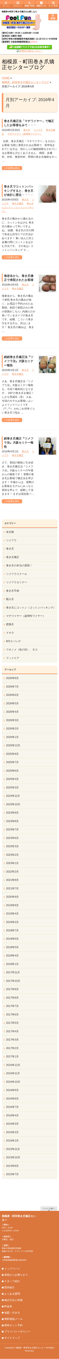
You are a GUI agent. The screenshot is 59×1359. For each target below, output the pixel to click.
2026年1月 (12, 737)
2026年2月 (12, 728)
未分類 (10, 532)
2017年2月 (12, 1048)
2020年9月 (12, 896)
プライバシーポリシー (17, 1331)
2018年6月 (12, 938)
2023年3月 (12, 846)
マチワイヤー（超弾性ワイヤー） (24, 134)
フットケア (12, 658)
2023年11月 (13, 795)
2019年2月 (12, 922)
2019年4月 (12, 913)
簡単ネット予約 (13, 1325)
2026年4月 (12, 711)
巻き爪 (26, 130)
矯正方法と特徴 (13, 1300)
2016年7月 (12, 1107)
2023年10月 (13, 804)
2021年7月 (12, 888)
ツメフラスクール (16, 574)
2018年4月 (12, 955)
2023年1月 (12, 863)
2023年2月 (12, 854)
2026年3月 (12, 720)
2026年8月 (12, 678)
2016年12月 (13, 1065)
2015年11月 (13, 1149)
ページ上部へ (49, 1208)
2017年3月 (12, 1039)
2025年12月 (13, 745)
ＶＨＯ (10, 632)
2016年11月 (13, 1073)
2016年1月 (12, 1140)
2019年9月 (12, 905)
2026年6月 (12, 695)
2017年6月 (12, 1014)
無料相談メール (13, 1319)
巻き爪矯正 (17, 203)
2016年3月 (12, 1123)
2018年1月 (12, 964)
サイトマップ (12, 1337)
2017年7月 (12, 1006)
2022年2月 (12, 871)
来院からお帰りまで (16, 1274)
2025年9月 (12, 753)
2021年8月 (12, 880)
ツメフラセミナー (16, 582)
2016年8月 (12, 1098)
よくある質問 (12, 1293)
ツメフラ (38, 130)
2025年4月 (12, 779)
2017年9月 (12, 989)
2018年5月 (12, 947)
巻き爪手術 (12, 590)
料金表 (8, 1306)
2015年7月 (12, 1174)
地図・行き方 (12, 1312)
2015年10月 (13, 1157)
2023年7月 (12, 829)
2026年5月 (12, 703)
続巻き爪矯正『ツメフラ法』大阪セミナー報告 (18, 442)
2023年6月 (12, 838)
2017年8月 (12, 997)
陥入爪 (10, 599)
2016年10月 (13, 1081)
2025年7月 (12, 762)
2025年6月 (12, 770)
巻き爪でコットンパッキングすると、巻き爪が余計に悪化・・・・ (18, 190)
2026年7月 (12, 686)
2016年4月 (12, 1115)
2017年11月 (13, 972)
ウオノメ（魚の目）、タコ (22, 649)
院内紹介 (9, 1287)
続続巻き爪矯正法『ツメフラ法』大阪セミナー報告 (18, 361)
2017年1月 (12, 1056)
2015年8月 (12, 1166)
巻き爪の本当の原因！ (19, 565)
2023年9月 (12, 812)
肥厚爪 (10, 624)
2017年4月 (12, 1031)
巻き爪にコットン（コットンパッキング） (18, 207)
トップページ (12, 1268)
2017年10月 (13, 980)
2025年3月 (12, 787)
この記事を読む (12, 168)
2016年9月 (12, 1090)
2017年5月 (12, 1022)
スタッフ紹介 (12, 1281)
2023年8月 (12, 821)
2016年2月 (12, 1132)
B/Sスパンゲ (13, 641)
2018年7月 (12, 930)
